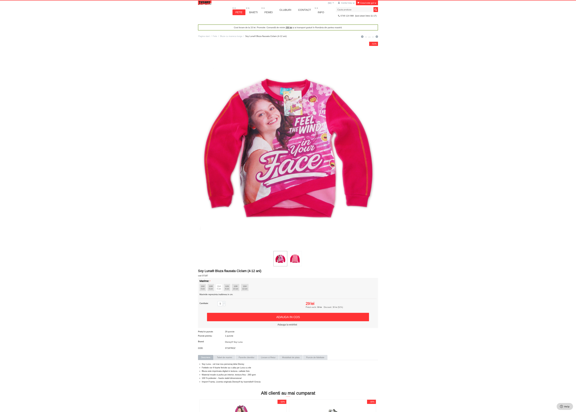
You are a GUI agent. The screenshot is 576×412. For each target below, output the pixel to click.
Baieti (253, 12)
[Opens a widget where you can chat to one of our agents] (564, 406)
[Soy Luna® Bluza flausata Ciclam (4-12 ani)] (288, 146)
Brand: (201, 341)
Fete (239, 12)
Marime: (204, 281)
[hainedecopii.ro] (205, 2)
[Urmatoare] (377, 37)
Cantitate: (204, 303)
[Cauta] (376, 9)
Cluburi (285, 9)
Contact (304, 9)
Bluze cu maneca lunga (231, 36)
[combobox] (357, 9)
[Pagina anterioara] (362, 37)
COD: (200, 348)
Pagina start (204, 36)
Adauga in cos (288, 317)
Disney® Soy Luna (234, 342)
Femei (268, 12)
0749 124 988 (347, 16)
